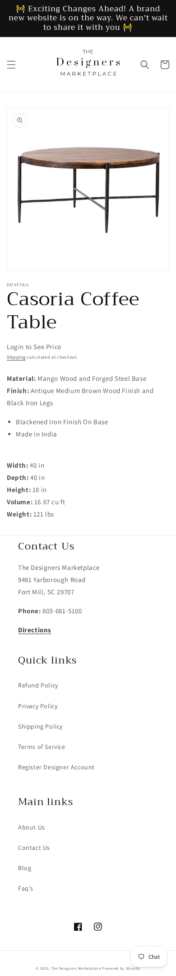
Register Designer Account (56, 767)
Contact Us (34, 847)
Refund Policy (38, 685)
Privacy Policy (37, 706)
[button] (11, 65)
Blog (24, 868)
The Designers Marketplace (76, 968)
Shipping (16, 357)
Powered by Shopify (121, 968)
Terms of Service (41, 747)
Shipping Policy (40, 726)
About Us (31, 827)
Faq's (25, 888)
